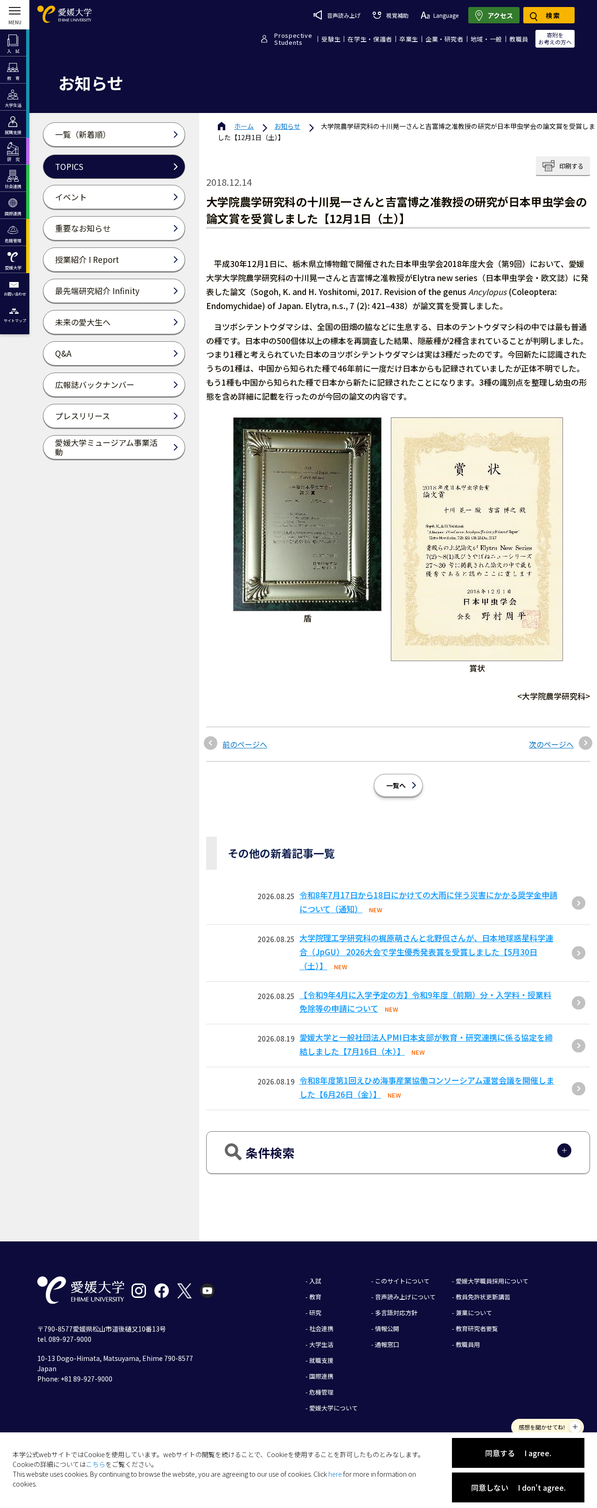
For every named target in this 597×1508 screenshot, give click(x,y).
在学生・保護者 (369, 39)
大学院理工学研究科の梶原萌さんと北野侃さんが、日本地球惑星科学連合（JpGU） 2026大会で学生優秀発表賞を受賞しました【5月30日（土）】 (426, 952)
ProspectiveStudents (293, 39)
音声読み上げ (344, 15)
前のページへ (244, 744)
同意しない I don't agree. (518, 1487)
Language (445, 15)
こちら (95, 1464)
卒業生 (408, 39)
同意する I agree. (518, 1453)
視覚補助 (397, 15)
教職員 (518, 39)
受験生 (330, 39)
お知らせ (287, 126)
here (335, 1474)
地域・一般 (486, 39)
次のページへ (551, 744)
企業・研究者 (444, 39)
